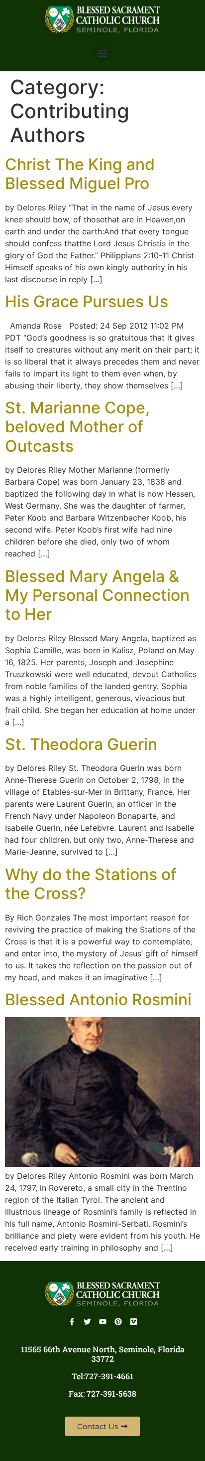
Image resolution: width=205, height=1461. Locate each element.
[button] (103, 53)
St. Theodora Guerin (81, 744)
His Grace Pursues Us (86, 301)
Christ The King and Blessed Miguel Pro (80, 174)
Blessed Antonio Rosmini (98, 999)
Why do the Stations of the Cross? (91, 884)
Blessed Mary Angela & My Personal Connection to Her (97, 595)
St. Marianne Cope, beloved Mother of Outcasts (77, 427)
